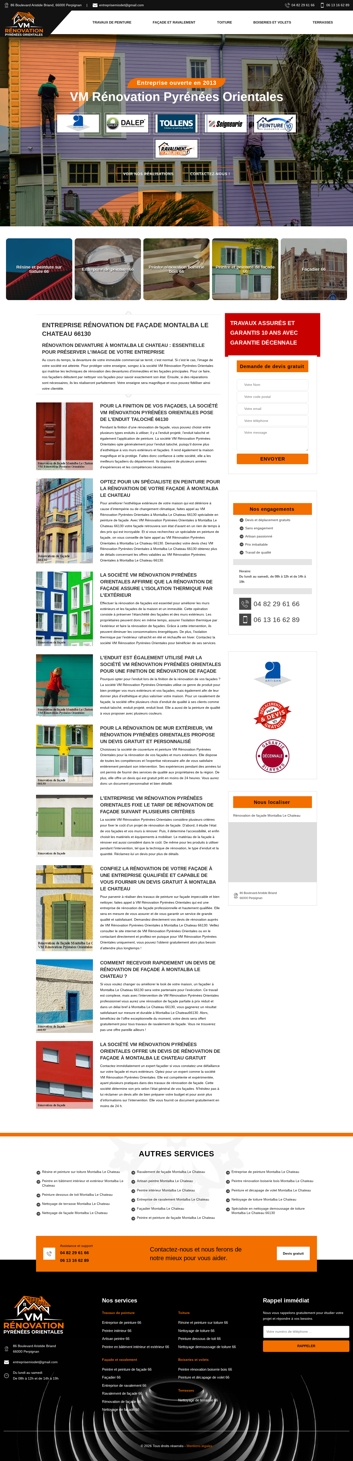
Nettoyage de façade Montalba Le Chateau (75, 1213)
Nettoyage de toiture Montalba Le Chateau (263, 1199)
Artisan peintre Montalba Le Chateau (165, 1181)
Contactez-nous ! (210, 174)
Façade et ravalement (174, 22)
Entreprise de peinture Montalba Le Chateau (265, 1172)
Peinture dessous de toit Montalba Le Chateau (77, 1194)
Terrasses (323, 22)
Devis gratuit (293, 1253)
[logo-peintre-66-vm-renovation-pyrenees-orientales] (24, 24)
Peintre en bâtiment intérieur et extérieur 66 (135, 1347)
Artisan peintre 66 (115, 1339)
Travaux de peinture (111, 22)
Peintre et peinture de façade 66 (127, 1369)
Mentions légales (199, 1446)
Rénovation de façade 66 (121, 1401)
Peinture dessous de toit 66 (199, 1339)
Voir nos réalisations (148, 174)
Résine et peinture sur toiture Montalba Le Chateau (81, 1172)
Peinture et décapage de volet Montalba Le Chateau (271, 1190)
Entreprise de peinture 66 (121, 1322)
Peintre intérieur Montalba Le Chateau (166, 1190)
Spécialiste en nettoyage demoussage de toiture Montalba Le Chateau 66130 (268, 1211)
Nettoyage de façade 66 (120, 1409)
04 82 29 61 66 (303, 5)
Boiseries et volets (272, 22)
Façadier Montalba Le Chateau (160, 1208)
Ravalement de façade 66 (122, 1393)
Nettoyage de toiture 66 (196, 1331)
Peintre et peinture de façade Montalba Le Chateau (176, 1218)
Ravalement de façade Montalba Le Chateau (171, 1172)
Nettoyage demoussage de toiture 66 (207, 1347)
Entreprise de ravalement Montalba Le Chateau (173, 1199)
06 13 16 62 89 (337, 5)
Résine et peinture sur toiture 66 (203, 1322)
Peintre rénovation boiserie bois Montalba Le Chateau (272, 1181)
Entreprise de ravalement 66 (124, 1385)
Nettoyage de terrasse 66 (198, 1400)
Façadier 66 (111, 1377)
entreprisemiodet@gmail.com (121, 5)
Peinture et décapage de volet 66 (203, 1377)
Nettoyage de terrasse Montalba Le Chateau (76, 1204)
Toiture (224, 22)
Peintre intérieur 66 (116, 1331)
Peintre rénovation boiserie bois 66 (205, 1369)
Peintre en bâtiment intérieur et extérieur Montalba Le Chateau (82, 1183)
